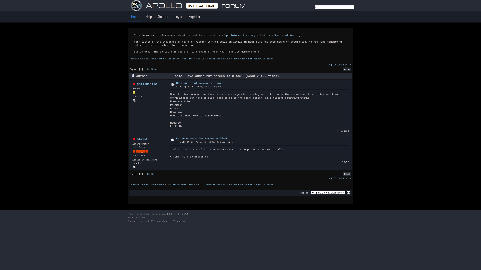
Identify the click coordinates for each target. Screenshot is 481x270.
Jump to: (304, 192)
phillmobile (147, 84)
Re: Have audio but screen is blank (202, 138)
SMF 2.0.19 (133, 214)
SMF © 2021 (145, 214)
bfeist (142, 139)
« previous (335, 64)
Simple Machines (159, 214)
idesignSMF (182, 214)
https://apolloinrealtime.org (234, 35)
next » (347, 64)
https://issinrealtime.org (281, 35)
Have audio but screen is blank (198, 83)
